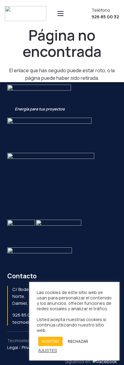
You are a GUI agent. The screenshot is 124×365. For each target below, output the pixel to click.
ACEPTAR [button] (50, 341)
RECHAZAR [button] (78, 341)
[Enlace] (25, 13)
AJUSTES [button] (47, 350)
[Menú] (60, 13)
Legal (12, 347)
